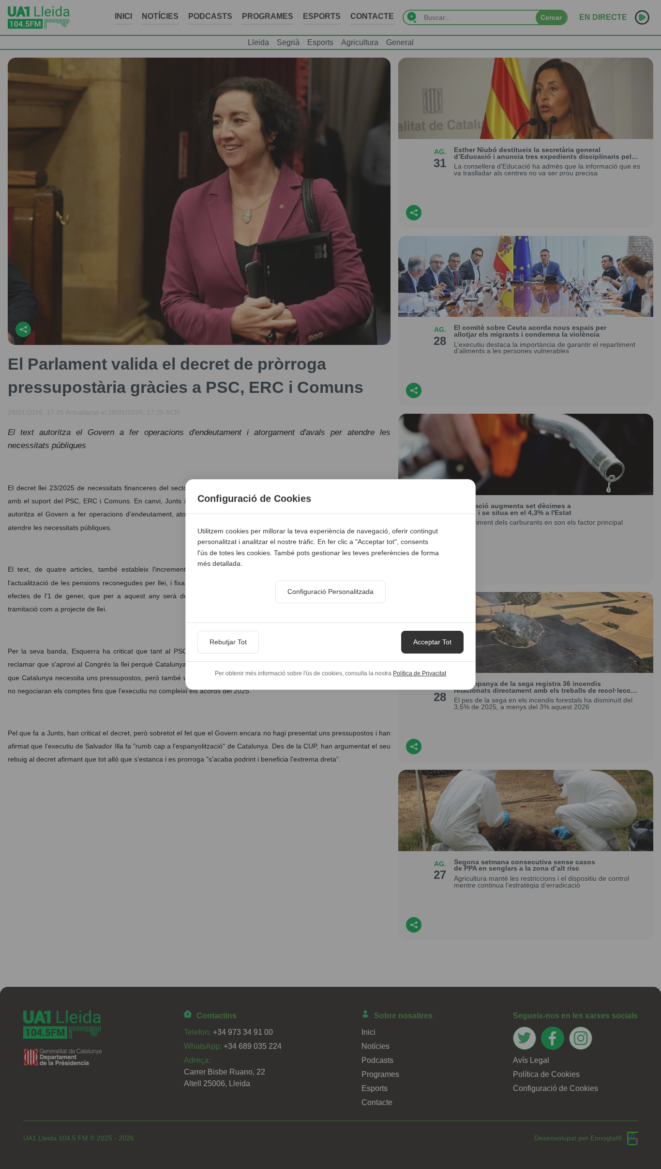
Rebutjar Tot (228, 642)
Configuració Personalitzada (330, 591)
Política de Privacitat (419, 673)
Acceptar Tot (432, 642)
